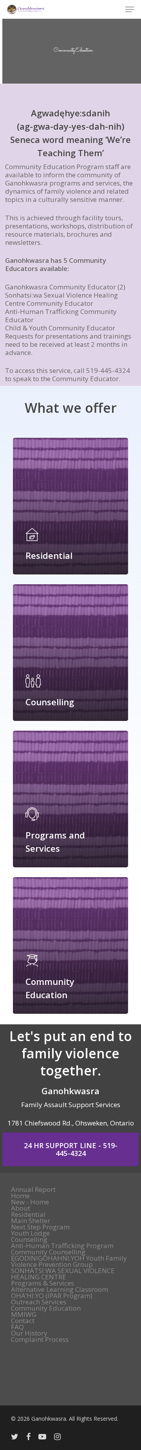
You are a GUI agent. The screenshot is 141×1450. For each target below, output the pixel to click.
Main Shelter (30, 1221)
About (20, 1208)
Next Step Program (40, 1227)
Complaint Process (40, 1339)
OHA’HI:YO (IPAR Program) (51, 1296)
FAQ (17, 1327)
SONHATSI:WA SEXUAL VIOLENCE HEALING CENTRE (63, 1274)
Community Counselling (48, 1252)
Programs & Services (42, 1283)
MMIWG (23, 1314)
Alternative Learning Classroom (59, 1289)
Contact (22, 1321)
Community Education (46, 1308)
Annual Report (33, 1189)
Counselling (29, 1239)
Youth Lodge (30, 1233)
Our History (29, 1333)
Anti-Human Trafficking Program (62, 1246)
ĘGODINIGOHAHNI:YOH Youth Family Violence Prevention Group (69, 1261)
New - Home (30, 1202)
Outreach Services (38, 1302)
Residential (28, 1214)
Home (20, 1196)
